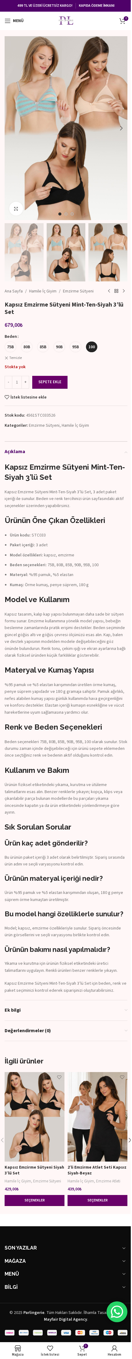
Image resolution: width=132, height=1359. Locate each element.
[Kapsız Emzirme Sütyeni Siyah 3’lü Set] (34, 1117)
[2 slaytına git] (66, 214)
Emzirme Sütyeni (78, 291)
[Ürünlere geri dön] (116, 291)
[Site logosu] (66, 20)
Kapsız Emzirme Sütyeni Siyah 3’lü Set (34, 1170)
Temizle (15, 358)
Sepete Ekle (49, 382)
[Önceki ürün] (109, 291)
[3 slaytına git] (72, 214)
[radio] (10, 347)
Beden (11, 337)
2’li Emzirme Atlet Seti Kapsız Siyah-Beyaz (97, 1170)
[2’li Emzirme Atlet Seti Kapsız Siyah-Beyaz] (97, 1117)
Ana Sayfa (14, 291)
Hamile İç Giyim (42, 291)
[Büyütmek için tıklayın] (16, 209)
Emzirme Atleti (108, 1181)
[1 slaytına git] (59, 214)
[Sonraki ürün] (123, 291)
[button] (11, 128)
